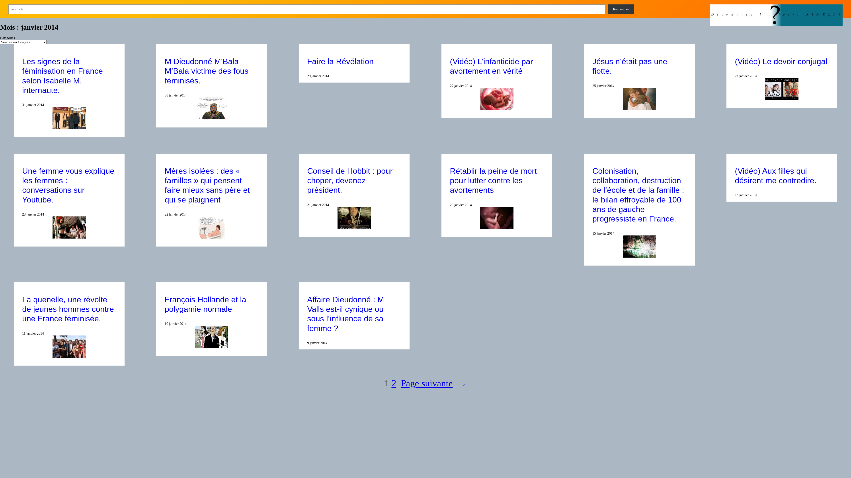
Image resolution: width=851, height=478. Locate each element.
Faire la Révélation (340, 61)
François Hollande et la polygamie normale (205, 304)
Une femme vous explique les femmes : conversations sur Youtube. (68, 185)
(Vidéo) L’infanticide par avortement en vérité (491, 66)
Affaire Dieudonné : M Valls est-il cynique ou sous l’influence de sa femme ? (345, 314)
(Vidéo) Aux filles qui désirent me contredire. (775, 175)
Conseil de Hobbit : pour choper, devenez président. (350, 180)
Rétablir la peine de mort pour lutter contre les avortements (493, 180)
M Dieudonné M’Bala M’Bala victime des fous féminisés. (206, 71)
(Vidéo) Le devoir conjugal (781, 61)
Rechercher (621, 9)
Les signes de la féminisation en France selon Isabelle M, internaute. (62, 76)
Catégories (7, 38)
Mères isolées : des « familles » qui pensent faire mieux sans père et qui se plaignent (207, 185)
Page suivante (434, 383)
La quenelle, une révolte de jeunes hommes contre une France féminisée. (68, 309)
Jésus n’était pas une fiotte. (629, 66)
